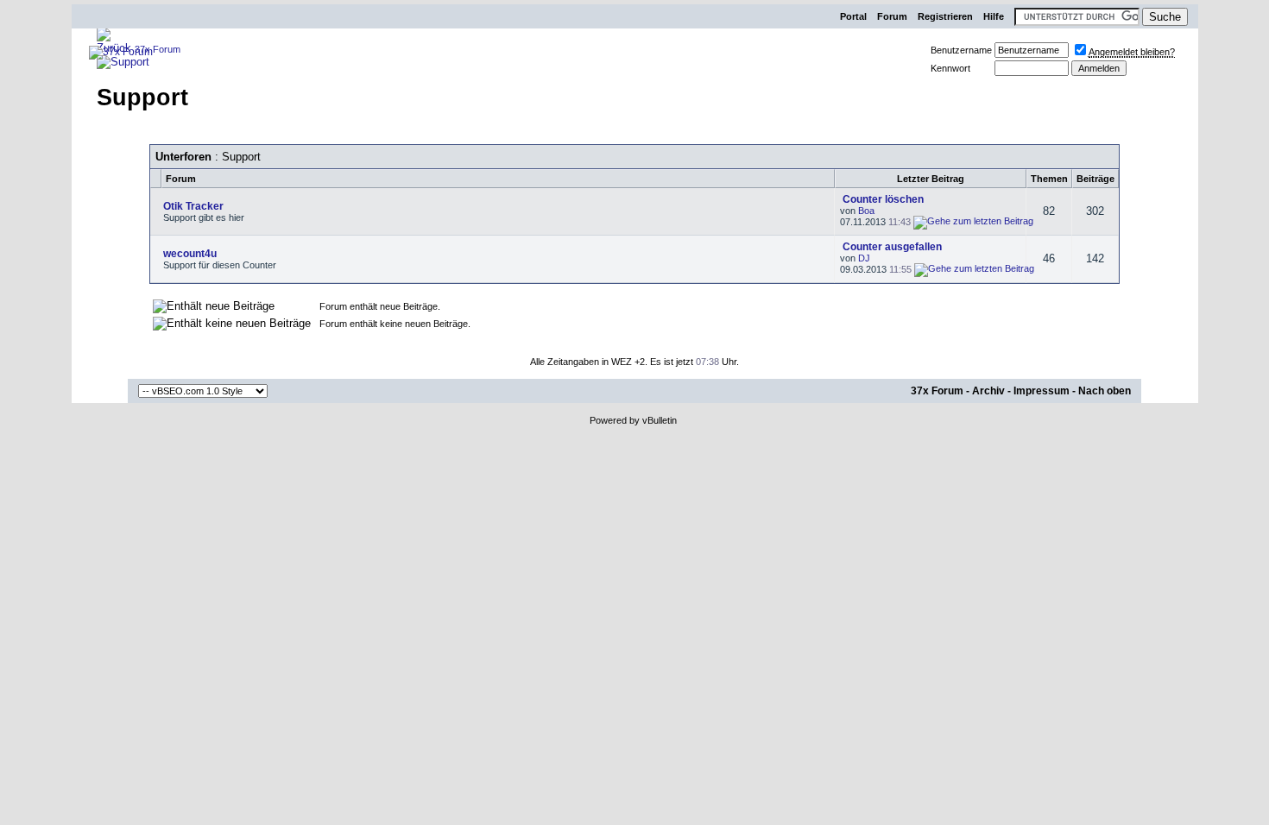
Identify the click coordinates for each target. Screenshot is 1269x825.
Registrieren (945, 16)
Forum (892, 16)
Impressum (1041, 391)
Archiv (988, 391)
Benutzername (961, 50)
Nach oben (1104, 391)
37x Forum (937, 391)
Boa (866, 210)
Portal (853, 16)
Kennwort (950, 68)
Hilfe (993, 16)
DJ (864, 258)
